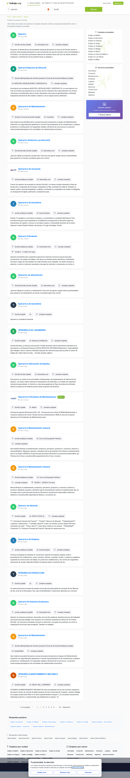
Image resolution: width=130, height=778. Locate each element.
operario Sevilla (48, 738)
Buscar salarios (105, 115)
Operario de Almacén (28, 505)
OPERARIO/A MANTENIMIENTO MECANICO (38, 674)
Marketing (91, 92)
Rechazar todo (65, 772)
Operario (26, 17)
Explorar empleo (16, 17)
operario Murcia (83, 738)
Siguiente (66, 707)
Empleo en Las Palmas (95, 57)
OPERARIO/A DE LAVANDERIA (32, 330)
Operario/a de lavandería (29, 202)
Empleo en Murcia (94, 51)
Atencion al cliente (108, 754)
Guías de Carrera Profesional (63, 3)
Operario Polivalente (27, 236)
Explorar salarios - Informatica (102, 722)
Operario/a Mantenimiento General (34, 428)
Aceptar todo (41, 772)
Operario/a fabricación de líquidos (34, 364)
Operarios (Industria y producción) (34, 140)
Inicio (8, 17)
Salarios (47, 3)
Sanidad (91, 84)
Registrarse (118, 3)
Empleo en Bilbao (94, 59)
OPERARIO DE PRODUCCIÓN (31, 573)
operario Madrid (11, 738)
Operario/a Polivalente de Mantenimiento (37, 397)
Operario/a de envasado (29, 169)
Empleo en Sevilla (94, 43)
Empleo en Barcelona (95, 38)
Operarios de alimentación (30, 275)
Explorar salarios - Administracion (44, 726)
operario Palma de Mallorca (98, 738)
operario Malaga (72, 738)
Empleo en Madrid (94, 35)
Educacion (91, 87)
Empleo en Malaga (94, 49)
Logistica (91, 81)
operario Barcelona (24, 738)
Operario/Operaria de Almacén (32, 67)
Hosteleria (91, 79)
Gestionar (88, 772)
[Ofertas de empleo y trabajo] (14, 3)
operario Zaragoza (60, 738)
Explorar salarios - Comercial (19, 726)
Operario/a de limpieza (28, 539)
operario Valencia (37, 738)
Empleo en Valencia (94, 41)
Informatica (92, 71)
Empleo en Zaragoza (95, 46)
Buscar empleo (34, 3)
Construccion (92, 89)
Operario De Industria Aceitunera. (33, 601)
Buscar (94, 9)
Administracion (93, 76)
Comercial (91, 73)
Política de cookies (78, 767)
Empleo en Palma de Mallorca (98, 54)
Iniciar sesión (107, 3)
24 (60, 707)
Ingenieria (91, 95)
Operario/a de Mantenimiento (31, 106)
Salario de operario (16, 722)
